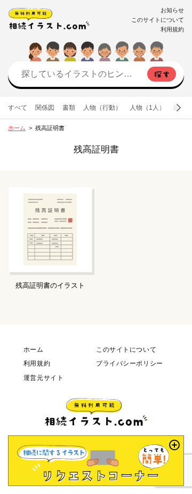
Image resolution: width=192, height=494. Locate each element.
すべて (17, 107)
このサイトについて (157, 20)
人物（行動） (102, 107)
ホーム (17, 128)
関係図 (44, 107)
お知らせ (172, 10)
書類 (68, 107)
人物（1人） (147, 107)
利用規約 (172, 29)
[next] (178, 107)
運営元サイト (43, 378)
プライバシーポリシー (129, 363)
